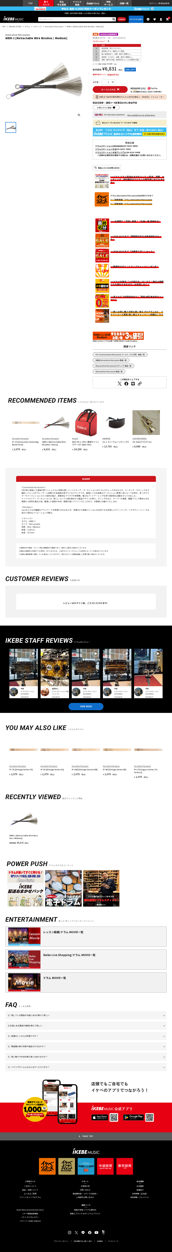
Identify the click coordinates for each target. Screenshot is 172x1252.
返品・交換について (30, 1190)
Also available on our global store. (141, 115)
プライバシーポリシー (61, 1241)
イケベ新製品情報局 (30, 1214)
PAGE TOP (88, 1136)
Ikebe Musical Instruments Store (30, 1210)
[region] (86, 824)
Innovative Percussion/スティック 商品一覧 (114, 366)
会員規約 (100, 1241)
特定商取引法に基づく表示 (83, 1241)
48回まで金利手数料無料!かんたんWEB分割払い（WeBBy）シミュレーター (131, 97)
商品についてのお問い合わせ (108, 168)
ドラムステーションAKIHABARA (109, 146)
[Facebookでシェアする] (126, 384)
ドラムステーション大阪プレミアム (110, 152)
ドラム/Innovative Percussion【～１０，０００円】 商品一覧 (121, 354)
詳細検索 (122, 19)
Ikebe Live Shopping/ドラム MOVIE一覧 (69, 955)
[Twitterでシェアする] (120, 384)
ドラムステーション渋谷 (105, 149)
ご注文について (30, 1186)
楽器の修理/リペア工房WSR (85, 1210)
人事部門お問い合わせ (85, 1197)
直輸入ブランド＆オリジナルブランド (85, 1214)
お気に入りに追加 (104, 107)
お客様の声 (85, 1186)
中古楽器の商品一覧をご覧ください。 (87, 1040)
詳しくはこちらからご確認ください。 (133, 1050)
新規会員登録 (164, 3)
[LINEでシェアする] (133, 384)
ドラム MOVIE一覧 (54, 978)
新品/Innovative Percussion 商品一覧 (112, 360)
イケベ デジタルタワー (30, 1217)
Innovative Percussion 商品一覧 (110, 371)
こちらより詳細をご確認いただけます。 (50, 1071)
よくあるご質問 (30, 1194)
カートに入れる (108, 89)
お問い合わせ (85, 1190)
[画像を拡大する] (79, 115)
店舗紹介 (140, 1190)
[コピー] (140, 384)
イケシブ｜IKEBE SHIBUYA (30, 1221)
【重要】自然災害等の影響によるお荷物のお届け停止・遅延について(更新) (86, 13)
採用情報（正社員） (140, 1194)
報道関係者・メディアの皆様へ (85, 1194)
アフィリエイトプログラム (30, 1197)
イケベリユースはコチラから (43, 1060)
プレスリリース (113, 1241)
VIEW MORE (86, 706)
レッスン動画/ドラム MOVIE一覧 (63, 932)
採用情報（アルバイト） (140, 1197)
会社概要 (140, 1186)
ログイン (153, 3)
